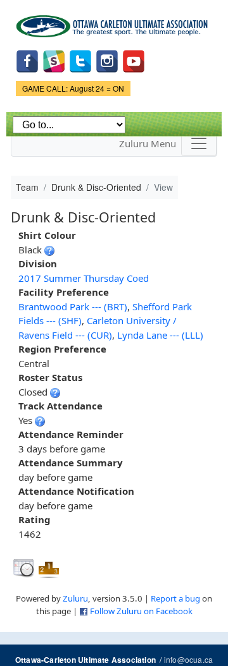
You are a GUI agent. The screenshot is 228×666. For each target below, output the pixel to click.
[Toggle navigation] (199, 143)
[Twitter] (80, 60)
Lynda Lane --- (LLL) (160, 335)
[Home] (114, 22)
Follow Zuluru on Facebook (141, 611)
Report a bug (175, 598)
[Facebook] (27, 60)
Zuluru (75, 598)
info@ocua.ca (188, 659)
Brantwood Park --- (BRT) (72, 306)
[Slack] (53, 60)
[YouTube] (133, 60)
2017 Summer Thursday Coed (83, 278)
